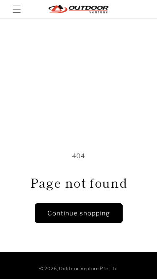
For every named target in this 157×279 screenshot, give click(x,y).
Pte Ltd (109, 268)
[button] (17, 9)
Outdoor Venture (79, 268)
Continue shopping (78, 213)
